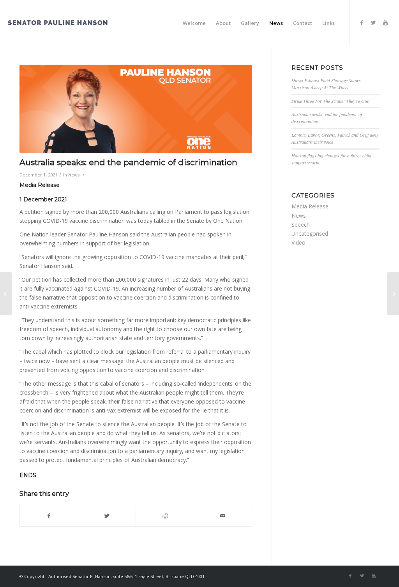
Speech (300, 224)
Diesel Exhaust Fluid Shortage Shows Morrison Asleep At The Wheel (326, 83)
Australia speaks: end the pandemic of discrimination (128, 162)
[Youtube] (385, 22)
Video (298, 242)
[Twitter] (374, 22)
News (73, 175)
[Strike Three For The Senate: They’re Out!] (393, 293)
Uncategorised (309, 233)
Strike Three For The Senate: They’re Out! (330, 101)
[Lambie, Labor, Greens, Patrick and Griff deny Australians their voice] (6, 293)
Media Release (309, 206)
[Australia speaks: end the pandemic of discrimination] (135, 109)
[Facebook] (362, 22)
